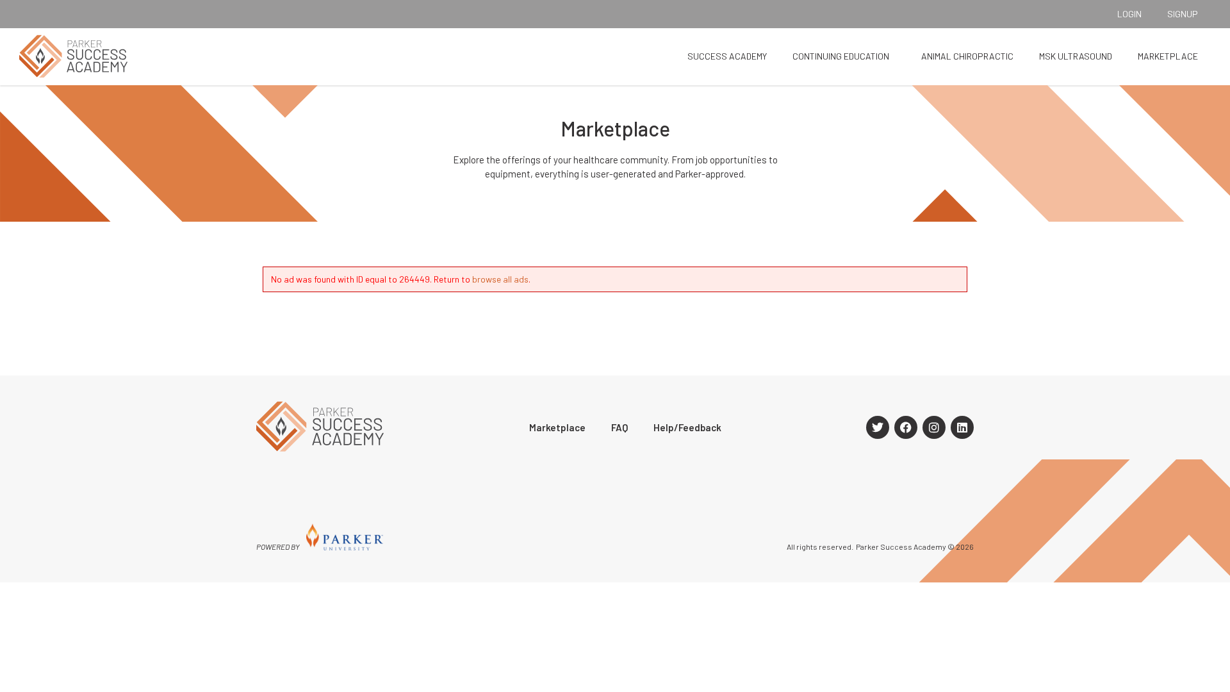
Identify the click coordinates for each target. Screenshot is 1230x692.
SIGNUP (1182, 13)
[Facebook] (905, 427)
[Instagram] (934, 427)
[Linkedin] (962, 427)
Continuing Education (840, 56)
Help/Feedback (687, 427)
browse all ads (500, 279)
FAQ (619, 427)
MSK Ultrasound (1075, 56)
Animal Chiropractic (967, 56)
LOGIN (1129, 13)
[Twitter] (877, 427)
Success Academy (727, 56)
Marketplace (1168, 56)
